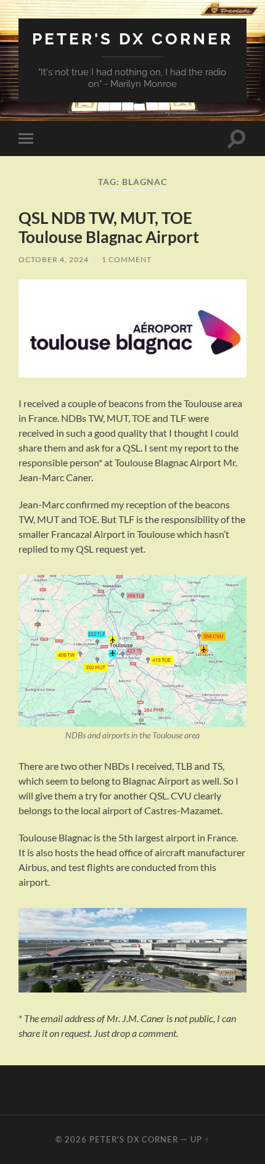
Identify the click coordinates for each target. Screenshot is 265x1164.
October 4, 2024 (53, 259)
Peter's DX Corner (132, 38)
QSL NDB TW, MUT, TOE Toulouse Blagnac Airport (108, 227)
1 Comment (127, 259)
